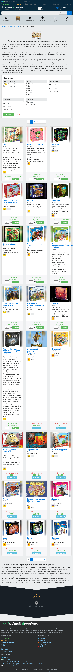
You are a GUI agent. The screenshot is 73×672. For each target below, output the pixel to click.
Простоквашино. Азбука (34, 245)
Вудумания (8, 538)
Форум (3, 645)
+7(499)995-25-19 (25, 1)
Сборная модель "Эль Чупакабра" (10, 201)
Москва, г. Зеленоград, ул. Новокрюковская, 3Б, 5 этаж (22, 664)
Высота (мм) (8, 99)
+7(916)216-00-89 (11, 1)
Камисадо (55, 303)
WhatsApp (6, 659)
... (41, 122)
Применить (8, 114)
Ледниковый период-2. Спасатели (32, 351)
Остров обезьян (10, 244)
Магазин (4, 26)
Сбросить (19, 114)
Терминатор (32, 449)
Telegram (42, 638)
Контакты (4, 649)
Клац (29, 538)
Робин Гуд (55, 200)
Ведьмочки (32, 200)
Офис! (5, 144)
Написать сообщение (10, 666)
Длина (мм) (54, 81)
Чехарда (55, 538)
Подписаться (36, 428)
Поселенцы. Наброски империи (35, 304)
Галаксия (7, 499)
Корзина (63, 7)
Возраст (29, 81)
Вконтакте (43, 640)
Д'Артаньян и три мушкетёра (10, 304)
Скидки (4, 640)
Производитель (9, 81)
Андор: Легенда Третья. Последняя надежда (11, 351)
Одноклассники (45, 642)
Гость (43, 7)
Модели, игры (14, 26)
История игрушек (59, 449)
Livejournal (43, 645)
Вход (43, 9)
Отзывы (4, 647)
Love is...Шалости (35, 144)
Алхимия (55, 144)
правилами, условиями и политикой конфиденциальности (42, 671)
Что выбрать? (6, 638)
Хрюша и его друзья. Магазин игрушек (36, 500)
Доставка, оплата (7, 642)
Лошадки (55, 499)
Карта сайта (7, 651)
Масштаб (30, 99)
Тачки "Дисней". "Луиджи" (10, 450)
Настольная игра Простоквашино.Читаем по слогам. (62, 246)
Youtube (42, 647)
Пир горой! (56, 349)
